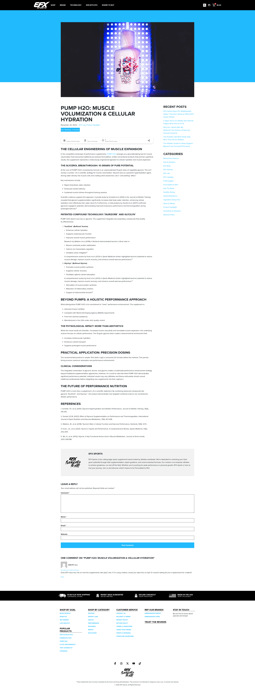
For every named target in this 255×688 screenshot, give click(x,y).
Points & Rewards (123, 633)
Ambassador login (152, 616)
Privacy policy (122, 620)
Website (64, 534)
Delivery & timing (123, 616)
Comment (65, 493)
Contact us (121, 613)
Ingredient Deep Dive (171, 199)
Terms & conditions (124, 626)
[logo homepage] (42, 5)
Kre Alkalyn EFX (66, 635)
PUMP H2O (111, 154)
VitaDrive (63, 651)
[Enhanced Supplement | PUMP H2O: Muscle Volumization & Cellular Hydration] (115, 663)
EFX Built (166, 166)
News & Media (169, 203)
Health (91, 620)
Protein (91, 613)
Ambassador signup (153, 613)
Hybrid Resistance (170, 196)
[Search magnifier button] (205, 5)
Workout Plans (169, 214)
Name (64, 517)
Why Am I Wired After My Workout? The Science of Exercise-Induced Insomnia (176, 130)
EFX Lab (82, 125)
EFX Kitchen (168, 169)
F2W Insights (168, 181)
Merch (90, 630)
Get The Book (168, 188)
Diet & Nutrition (169, 162)
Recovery (92, 626)
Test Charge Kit (66, 648)
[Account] (209, 5)
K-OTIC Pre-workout (68, 644)
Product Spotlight (93, 125)
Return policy (122, 623)
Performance (93, 623)
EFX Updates (168, 177)
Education (92, 633)
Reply (62, 577)
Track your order (123, 630)
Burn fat (63, 616)
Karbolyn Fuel (66, 638)
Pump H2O (63, 641)
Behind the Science (171, 158)
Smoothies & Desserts (172, 211)
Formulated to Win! (170, 184)
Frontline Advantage (125, 636)
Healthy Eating (169, 192)
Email (63, 525)
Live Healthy (65, 623)
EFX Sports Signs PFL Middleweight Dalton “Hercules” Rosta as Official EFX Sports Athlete (178, 114)
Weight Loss (93, 616)
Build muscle (65, 613)
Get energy (64, 620)
